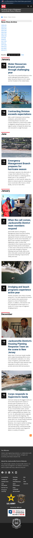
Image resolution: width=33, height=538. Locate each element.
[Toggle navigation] (30, 6)
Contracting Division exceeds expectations (19, 113)
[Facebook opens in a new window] (2, 472)
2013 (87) (3, 48)
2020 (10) (3, 36)
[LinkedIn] (9, 472)
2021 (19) (3, 34)
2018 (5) (3, 39)
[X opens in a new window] (13, 472)
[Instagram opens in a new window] (6, 472)
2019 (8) (3, 37)
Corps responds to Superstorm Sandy (18, 395)
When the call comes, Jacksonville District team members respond (19, 224)
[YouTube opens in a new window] (16, 472)
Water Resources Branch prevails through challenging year (18, 68)
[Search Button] (27, 6)
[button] (8, 3)
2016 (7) (3, 43)
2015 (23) (3, 45)
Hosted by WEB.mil (15, 507)
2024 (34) (3, 29)
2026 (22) (3, 25)
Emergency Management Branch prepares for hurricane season (19, 165)
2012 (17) (3, 50)
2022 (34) (3, 32)
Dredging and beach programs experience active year (19, 289)
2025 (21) (3, 27)
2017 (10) (3, 41)
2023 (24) (3, 30)
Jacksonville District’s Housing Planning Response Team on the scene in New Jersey (20, 347)
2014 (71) (3, 46)
